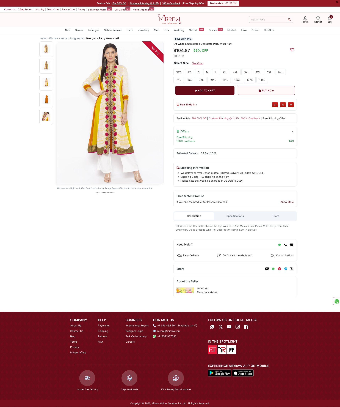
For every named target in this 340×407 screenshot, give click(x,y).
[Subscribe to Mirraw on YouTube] (229, 327)
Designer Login (134, 330)
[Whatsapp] (212, 327)
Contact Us (9, 9)
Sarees (79, 30)
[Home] (169, 19)
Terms (73, 341)
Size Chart (197, 63)
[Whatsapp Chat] (336, 301)
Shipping (103, 330)
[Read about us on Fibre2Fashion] (231, 349)
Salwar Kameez (113, 30)
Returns (102, 336)
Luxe (244, 30)
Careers (130, 341)
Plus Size (269, 30)
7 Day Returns (25, 9)
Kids (166, 30)
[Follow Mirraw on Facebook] (246, 327)
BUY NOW (267, 90)
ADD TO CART (206, 90)
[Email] (291, 244)
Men (156, 30)
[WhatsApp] (279, 244)
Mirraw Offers (78, 352)
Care (276, 215)
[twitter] (292, 269)
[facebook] (286, 269)
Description (194, 215)
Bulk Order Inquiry (99, 9)
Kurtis (130, 30)
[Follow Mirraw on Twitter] (221, 327)
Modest (231, 30)
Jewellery (143, 30)
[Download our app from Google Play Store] (219, 372)
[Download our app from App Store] (242, 372)
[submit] (289, 19)
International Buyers (137, 325)
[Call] (285, 244)
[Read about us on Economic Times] (212, 349)
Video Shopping (143, 9)
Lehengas (93, 30)
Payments (103, 325)
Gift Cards (122, 9)
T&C (291, 141)
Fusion (255, 30)
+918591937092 (167, 336)
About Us (75, 325)
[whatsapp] (273, 269)
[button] (46, 48)
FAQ (100, 341)
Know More (287, 201)
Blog (72, 336)
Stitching (39, 9)
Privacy (74, 347)
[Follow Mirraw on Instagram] (238, 327)
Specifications (235, 215)
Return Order (68, 9)
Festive (215, 30)
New (67, 30)
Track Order (53, 9)
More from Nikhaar (207, 292)
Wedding (179, 30)
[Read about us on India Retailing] (222, 349)
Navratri (196, 30)
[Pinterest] (279, 269)
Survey (81, 9)
